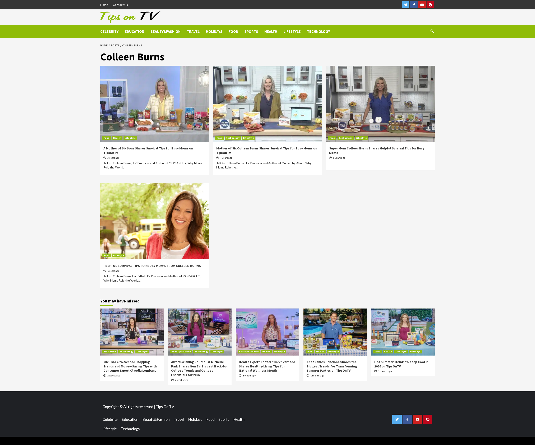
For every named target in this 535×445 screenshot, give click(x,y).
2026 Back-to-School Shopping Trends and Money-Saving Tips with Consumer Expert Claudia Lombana (130, 366)
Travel (193, 31)
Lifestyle (292, 31)
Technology (318, 31)
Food (233, 31)
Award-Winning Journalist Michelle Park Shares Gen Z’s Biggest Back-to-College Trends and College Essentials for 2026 (199, 368)
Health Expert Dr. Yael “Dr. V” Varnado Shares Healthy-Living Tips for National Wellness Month (267, 366)
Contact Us (120, 4)
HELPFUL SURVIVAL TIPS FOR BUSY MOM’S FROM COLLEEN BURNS (152, 266)
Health (270, 31)
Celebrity (109, 31)
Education (134, 31)
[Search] (432, 31)
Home (104, 4)
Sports (251, 31)
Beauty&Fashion (165, 31)
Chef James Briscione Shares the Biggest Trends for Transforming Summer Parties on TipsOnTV (332, 366)
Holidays (214, 31)
